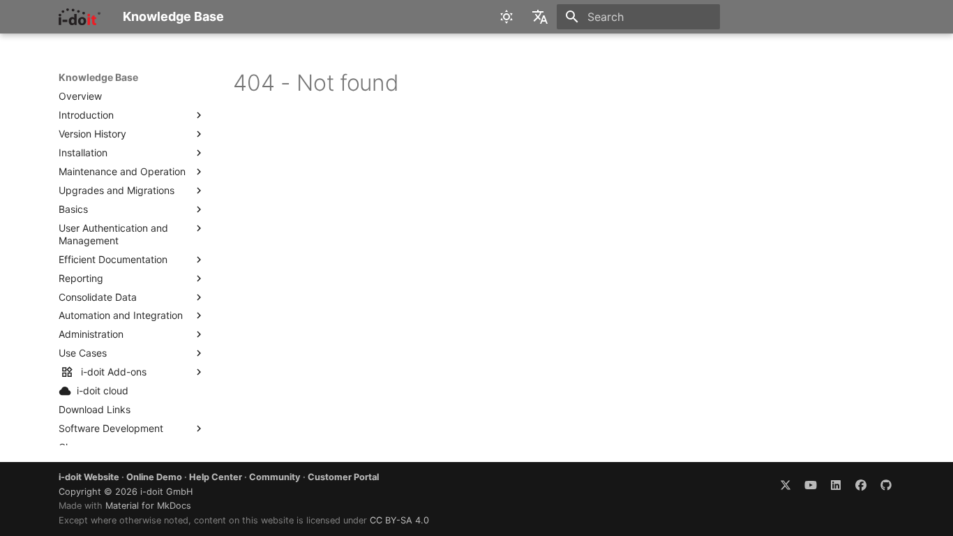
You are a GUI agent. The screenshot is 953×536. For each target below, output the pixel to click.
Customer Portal (343, 477)
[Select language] (540, 17)
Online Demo (154, 477)
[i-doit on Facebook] (861, 484)
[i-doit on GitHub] (886, 484)
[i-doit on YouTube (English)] (811, 484)
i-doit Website (89, 477)
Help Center (215, 477)
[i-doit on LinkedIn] (836, 484)
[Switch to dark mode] (506, 17)
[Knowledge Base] (79, 17)
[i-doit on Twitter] (785, 484)
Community (275, 477)
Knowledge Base (98, 77)
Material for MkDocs (148, 505)
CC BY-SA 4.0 (399, 520)
